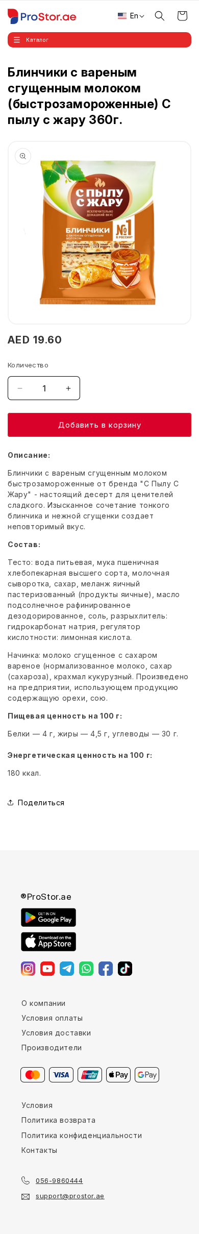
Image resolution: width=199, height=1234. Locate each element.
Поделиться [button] (41, 802)
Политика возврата (58, 1120)
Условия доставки (56, 1032)
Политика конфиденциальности (81, 1135)
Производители (51, 1047)
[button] (99, 39)
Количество (28, 365)
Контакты (39, 1150)
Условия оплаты (52, 1018)
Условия (37, 1105)
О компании (43, 1003)
